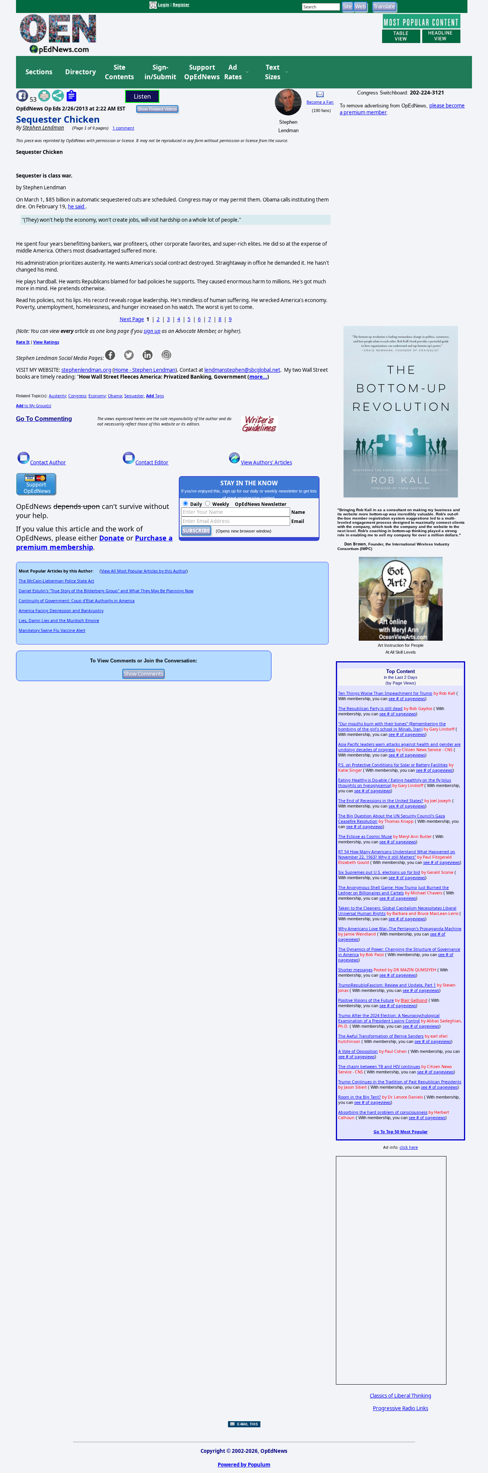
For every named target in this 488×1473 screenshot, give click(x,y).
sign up (152, 331)
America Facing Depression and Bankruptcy (61, 610)
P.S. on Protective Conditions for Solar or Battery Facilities (393, 765)
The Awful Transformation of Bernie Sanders (381, 1036)
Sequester (134, 395)
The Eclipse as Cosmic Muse (365, 836)
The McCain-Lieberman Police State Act (56, 581)
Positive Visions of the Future (366, 1000)
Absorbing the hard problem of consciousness (382, 1112)
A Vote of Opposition (358, 1051)
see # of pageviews (406, 698)
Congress (77, 395)
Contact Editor (152, 462)
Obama (115, 395)
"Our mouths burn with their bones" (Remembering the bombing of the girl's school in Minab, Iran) (392, 726)
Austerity (57, 395)
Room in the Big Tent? (359, 1097)
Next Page (132, 319)
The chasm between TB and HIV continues (379, 1066)
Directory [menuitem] (80, 71)
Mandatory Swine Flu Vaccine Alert (52, 630)
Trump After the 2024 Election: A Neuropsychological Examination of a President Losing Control (389, 1018)
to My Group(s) (33, 405)
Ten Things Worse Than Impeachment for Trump (385, 693)
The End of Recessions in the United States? (380, 800)
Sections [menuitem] (39, 71)
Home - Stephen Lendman (144, 369)
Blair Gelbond (414, 1000)
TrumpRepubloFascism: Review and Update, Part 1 (387, 985)
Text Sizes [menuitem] (272, 72)
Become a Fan (320, 102)
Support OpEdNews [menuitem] (199, 72)
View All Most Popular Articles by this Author (143, 571)
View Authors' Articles (266, 462)
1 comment (123, 128)
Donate (111, 537)
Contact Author (48, 462)
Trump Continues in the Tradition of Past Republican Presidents (399, 1081)
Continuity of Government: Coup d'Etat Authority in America (77, 600)
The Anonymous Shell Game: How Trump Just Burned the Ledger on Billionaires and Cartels (393, 890)
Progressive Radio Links (400, 1408)
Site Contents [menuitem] (119, 72)
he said (76, 206)
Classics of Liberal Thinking (400, 1395)
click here (409, 1147)
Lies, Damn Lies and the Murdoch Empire (59, 620)
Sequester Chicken (58, 119)
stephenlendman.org (86, 369)
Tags (155, 395)
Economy (97, 395)
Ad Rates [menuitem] (233, 72)
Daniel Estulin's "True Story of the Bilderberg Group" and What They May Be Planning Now (106, 590)
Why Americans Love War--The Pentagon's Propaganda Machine (399, 928)
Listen (142, 96)
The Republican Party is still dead (370, 708)
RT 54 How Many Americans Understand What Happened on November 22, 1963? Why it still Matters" (396, 854)
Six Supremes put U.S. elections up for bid (379, 872)
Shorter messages (355, 969)
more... (258, 376)
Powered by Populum (244, 1464)
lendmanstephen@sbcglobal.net (242, 369)
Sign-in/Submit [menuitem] (159, 72)
